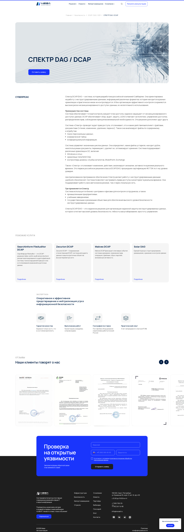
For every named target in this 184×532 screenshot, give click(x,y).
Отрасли (81, 4)
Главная (69, 15)
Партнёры (97, 501)
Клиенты (96, 497)
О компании (109, 4)
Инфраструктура (80, 493)
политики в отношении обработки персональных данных (113, 459)
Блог (95, 513)
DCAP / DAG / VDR (94, 15)
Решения (72, 4)
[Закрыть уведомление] (180, 520)
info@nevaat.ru (117, 511)
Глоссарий (97, 509)
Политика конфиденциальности (140, 529)
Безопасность (80, 15)
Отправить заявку (102, 467)
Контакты (96, 517)
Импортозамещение (95, 4)
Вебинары (97, 505)
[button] (137, 3)
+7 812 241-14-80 (117, 506)
